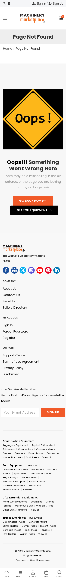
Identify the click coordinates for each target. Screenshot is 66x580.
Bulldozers (9, 449)
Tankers (45, 530)
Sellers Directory (15, 308)
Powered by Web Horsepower (33, 560)
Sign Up (58, 3)
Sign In (41, 3)
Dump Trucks (36, 453)
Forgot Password (15, 331)
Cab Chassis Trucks (14, 522)
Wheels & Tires (11, 489)
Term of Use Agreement (21, 362)
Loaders (52, 469)
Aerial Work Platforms (15, 502)
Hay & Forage (10, 477)
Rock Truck (31, 530)
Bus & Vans (35, 518)
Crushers (20, 453)
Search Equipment (32, 210)
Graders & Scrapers (14, 481)
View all (46, 457)
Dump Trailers (10, 526)
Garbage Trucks (12, 530)
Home (7, 48)
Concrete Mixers (45, 449)
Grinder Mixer (29, 477)
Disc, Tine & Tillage (40, 473)
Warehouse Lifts (24, 506)
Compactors (25, 449)
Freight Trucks (48, 526)
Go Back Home (31, 201)
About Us (9, 289)
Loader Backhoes (13, 457)
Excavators (53, 453)
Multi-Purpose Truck (14, 485)
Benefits (9, 301)
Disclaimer (11, 374)
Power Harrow (37, 481)
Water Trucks (27, 534)
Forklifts (7, 506)
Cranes (7, 453)
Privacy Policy (13, 368)
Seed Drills (35, 485)
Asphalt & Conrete (42, 445)
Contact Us (11, 295)
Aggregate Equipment (15, 445)
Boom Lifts (36, 502)
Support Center (14, 355)
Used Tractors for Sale (15, 469)
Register (9, 338)
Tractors (32, 465)
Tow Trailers (9, 534)
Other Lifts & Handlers (15, 510)
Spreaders (20, 473)
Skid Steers (32, 457)
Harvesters (38, 469)
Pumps (7, 473)
